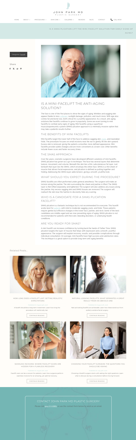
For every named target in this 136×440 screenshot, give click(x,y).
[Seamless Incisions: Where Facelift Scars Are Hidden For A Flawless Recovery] (38, 340)
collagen (63, 116)
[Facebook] (10, 68)
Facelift (22, 54)
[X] (13, 68)
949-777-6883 (51, 406)
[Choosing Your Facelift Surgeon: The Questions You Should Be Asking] (98, 340)
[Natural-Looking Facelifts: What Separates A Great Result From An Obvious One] (98, 274)
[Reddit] (17, 68)
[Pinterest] (21, 68)
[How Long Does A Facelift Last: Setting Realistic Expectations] (38, 274)
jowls (104, 139)
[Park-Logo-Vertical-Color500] (68, 2)
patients (57, 208)
